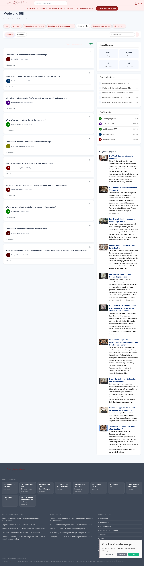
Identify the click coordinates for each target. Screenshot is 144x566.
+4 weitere (118, 26)
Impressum (103, 518)
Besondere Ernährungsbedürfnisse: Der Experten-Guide (71, 525)
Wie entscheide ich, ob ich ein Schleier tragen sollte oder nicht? (31, 207)
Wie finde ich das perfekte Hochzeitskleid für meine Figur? (29, 142)
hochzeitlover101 (108, 124)
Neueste (10, 34)
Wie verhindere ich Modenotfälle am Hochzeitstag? (26, 55)
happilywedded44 (17, 102)
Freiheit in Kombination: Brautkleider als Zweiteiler (21, 533)
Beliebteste (21, 34)
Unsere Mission (105, 526)
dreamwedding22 (17, 168)
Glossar (102, 534)
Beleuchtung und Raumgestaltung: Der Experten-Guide (70, 533)
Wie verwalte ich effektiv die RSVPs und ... (117, 97)
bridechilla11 (15, 211)
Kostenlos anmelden (74, 44)
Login (90, 44)
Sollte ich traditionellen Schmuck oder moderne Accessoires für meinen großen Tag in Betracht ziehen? (47, 250)
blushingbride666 (17, 124)
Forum (14, 19)
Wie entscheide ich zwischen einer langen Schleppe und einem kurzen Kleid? (36, 185)
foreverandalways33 (18, 146)
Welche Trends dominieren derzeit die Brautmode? (26, 120)
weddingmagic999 (109, 119)
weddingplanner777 (110, 129)
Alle (7, 26)
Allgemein (16, 26)
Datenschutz (104, 522)
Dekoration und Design (101, 26)
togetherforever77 (17, 81)
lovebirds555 (15, 233)
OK (134, 554)
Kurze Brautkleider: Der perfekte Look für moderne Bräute (23, 529)
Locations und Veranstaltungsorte (60, 26)
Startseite (6, 19)
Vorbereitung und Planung (34, 26)
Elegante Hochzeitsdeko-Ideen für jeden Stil (18, 525)
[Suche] (65, 3)
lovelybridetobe (16, 255)
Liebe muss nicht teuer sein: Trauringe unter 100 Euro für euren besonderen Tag (23, 538)
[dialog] (121, 549)
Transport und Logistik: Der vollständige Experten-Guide (71, 537)
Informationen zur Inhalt (108, 530)
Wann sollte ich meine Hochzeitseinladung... (117, 102)
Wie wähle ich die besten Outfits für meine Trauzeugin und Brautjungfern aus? (37, 98)
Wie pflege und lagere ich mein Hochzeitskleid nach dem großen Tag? (33, 76)
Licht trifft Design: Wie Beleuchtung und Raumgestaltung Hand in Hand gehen (123, 342)
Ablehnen (122, 554)
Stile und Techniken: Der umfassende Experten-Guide (70, 529)
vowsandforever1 (17, 189)
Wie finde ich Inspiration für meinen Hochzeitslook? (26, 229)
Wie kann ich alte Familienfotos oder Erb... (116, 88)
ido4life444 (15, 59)
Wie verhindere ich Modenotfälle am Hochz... (118, 93)
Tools (101, 538)
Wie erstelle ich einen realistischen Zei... (116, 83)
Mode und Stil (23, 19)
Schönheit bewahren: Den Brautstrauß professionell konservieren (21, 520)
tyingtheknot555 (108, 134)
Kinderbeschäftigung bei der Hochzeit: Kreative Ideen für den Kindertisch (71, 520)
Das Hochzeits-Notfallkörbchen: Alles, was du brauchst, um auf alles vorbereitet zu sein (122, 308)
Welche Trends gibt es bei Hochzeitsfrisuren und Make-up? (29, 163)
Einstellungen (109, 554)
